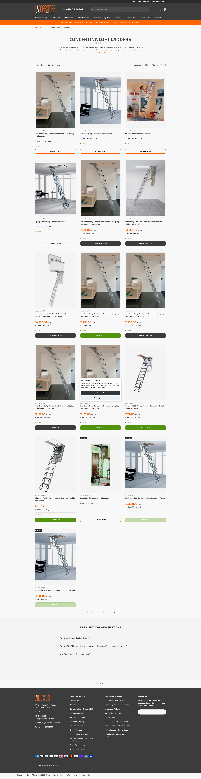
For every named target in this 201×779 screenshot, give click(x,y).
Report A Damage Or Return (80, 734)
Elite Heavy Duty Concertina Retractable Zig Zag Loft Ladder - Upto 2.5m (54, 407)
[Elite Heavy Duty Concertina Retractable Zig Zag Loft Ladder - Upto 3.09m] (145, 280)
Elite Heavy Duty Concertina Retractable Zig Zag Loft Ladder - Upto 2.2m (99, 407)
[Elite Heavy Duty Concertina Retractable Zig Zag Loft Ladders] (55, 100)
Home (37, 27)
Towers (129, 18)
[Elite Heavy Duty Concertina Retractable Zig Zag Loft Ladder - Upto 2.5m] (55, 372)
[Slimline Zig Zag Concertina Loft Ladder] (100, 100)
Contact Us (74, 701)
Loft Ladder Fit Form (112, 709)
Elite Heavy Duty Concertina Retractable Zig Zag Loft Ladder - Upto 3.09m (144, 315)
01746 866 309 (104, 22)
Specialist (157, 18)
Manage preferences (100, 398)
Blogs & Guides (76, 730)
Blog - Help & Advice (158, 2)
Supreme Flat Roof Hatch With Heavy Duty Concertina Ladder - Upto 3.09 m (52, 315)
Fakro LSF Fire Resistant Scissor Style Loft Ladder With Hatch (55, 499)
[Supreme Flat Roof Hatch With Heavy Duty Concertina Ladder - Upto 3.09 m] (55, 280)
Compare (137, 65)
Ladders (54, 18)
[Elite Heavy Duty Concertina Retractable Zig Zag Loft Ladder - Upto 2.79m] (100, 188)
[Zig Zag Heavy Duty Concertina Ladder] (55, 188)
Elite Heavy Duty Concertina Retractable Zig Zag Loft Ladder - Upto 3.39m (99, 315)
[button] (165, 9)
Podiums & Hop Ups (102, 18)
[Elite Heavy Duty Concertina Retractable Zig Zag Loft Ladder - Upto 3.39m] (100, 280)
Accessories (143, 18)
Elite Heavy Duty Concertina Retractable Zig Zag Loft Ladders (54, 134)
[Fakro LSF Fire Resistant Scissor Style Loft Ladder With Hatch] (55, 465)
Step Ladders (83, 18)
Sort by (51, 65)
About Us (73, 705)
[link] (87, 612)
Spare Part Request (77, 745)
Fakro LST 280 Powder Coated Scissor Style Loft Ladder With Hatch (144, 407)
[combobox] (120, 9)
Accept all (100, 393)
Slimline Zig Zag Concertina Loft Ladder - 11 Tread (145, 498)
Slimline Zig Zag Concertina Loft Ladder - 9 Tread (55, 590)
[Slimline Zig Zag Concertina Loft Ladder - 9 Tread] (55, 557)
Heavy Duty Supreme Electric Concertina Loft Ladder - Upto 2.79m (143, 223)
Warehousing (40, 18)
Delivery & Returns (77, 726)
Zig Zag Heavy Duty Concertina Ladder (50, 222)
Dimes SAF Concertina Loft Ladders (94, 498)
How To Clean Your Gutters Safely (117, 726)
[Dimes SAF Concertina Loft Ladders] (100, 465)
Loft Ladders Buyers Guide (115, 701)
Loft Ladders (67, 18)
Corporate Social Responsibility (82, 709)
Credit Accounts (76, 713)
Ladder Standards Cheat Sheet (116, 721)
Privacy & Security (77, 721)
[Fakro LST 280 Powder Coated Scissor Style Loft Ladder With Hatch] (145, 372)
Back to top (100, 684)
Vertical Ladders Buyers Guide (116, 730)
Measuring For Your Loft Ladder (117, 705)
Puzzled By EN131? (111, 717)
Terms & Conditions (77, 717)
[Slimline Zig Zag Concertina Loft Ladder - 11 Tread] (145, 465)
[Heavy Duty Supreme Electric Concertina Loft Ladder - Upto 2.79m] (145, 188)
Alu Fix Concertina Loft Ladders (138, 133)
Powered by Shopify (53, 765)
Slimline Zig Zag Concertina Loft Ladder (96, 133)
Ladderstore (43, 765)
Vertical (118, 18)
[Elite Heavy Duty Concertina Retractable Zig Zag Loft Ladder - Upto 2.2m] (100, 372)
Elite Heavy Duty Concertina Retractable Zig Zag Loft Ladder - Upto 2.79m (99, 223)
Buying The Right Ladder (114, 713)
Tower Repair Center (78, 749)
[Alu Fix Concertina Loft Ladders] (145, 100)
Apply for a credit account (139, 2)
